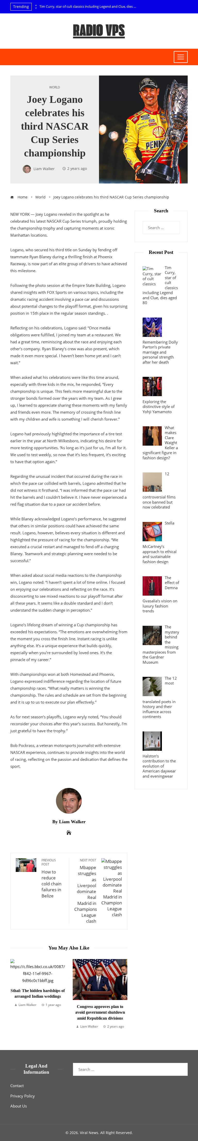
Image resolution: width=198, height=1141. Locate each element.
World (54, 87)
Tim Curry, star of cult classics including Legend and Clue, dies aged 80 (88, 7)
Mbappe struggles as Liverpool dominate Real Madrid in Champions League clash (85, 891)
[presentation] (35, 5)
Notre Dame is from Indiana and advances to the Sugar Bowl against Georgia (114, 992)
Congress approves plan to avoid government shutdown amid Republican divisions (52, 1012)
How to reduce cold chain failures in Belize (51, 878)
